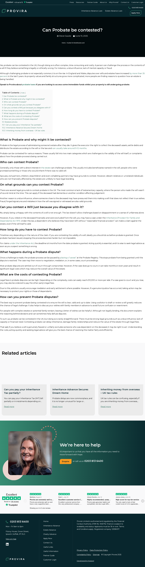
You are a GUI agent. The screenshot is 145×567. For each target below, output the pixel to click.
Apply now (135, 13)
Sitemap (96, 555)
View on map (11, 539)
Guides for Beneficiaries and (75, 43)
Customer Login (49, 560)
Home (63, 43)
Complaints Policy (84, 555)
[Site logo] (14, 11)
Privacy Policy (82, 550)
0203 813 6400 (93, 461)
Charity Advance (49, 534)
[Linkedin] (7, 544)
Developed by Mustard (85, 561)
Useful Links (48, 547)
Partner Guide (49, 556)
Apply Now (47, 538)
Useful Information (50, 551)
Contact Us (47, 543)
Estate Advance (49, 530)
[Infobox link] (135, 7)
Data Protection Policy (99, 550)
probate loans (29, 84)
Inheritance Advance (51, 526)
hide (23, 93)
